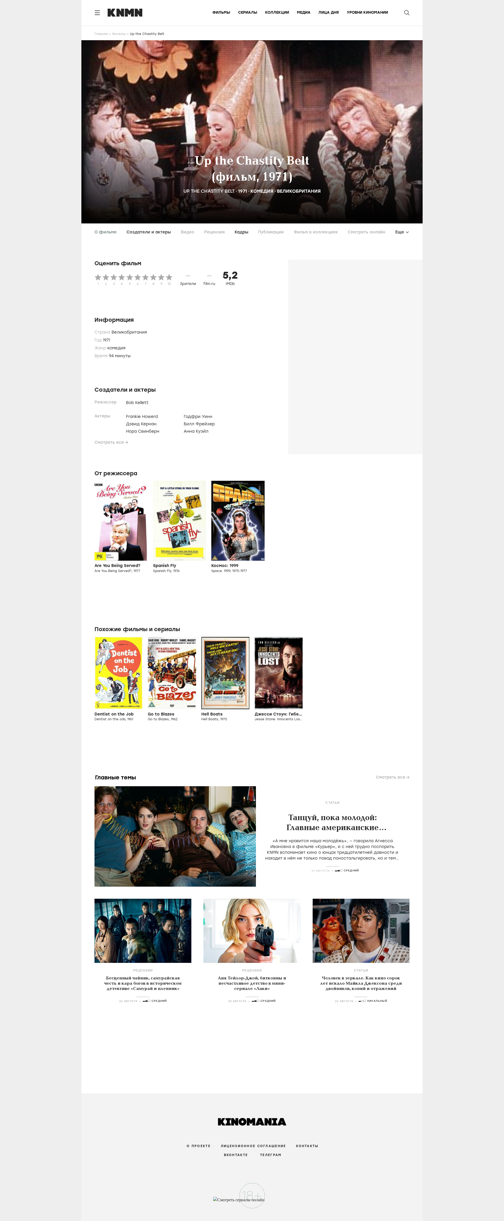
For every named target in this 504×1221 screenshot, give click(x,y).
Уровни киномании (367, 12)
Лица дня (328, 12)
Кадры (241, 232)
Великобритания (299, 191)
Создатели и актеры (149, 232)
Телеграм (270, 1155)
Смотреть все (109, 442)
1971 (242, 191)
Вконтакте (236, 1155)
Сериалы (247, 12)
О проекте (199, 1146)
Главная (101, 34)
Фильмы (221, 12)
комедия (262, 191)
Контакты (307, 1146)
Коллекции (277, 12)
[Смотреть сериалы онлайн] (252, 1202)
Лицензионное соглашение (253, 1146)
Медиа (304, 12)
